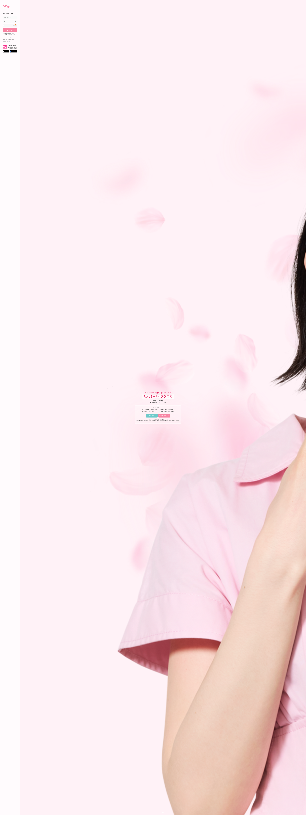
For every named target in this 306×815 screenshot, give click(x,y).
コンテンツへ (163, 811)
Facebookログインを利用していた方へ (10, 37)
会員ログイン (10, 30)
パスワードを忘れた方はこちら (8, 39)
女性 (164, 415)
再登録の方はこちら (6, 41)
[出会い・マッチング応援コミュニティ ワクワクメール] (10, 5)
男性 (152, 415)
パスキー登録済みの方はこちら (8, 33)
